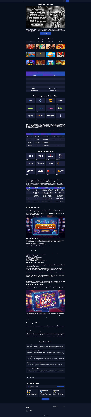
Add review (60, 386)
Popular (30, 41)
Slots (60, 41)
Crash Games (50, 41)
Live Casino (40, 41)
